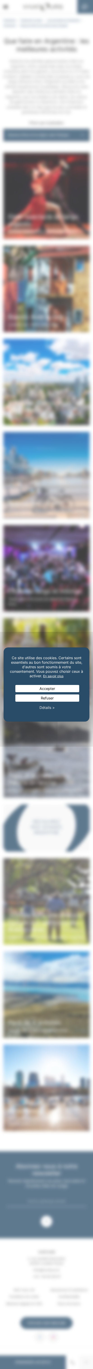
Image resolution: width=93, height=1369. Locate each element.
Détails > (47, 707)
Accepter (47, 688)
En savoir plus (53, 676)
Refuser (47, 698)
